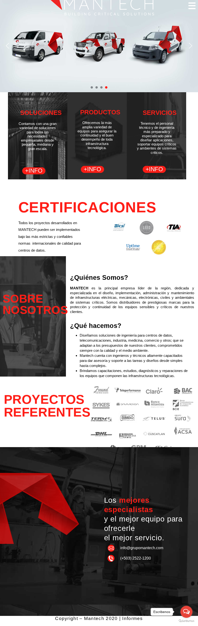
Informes (132, 618)
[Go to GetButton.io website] (186, 621)
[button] (7, 46)
